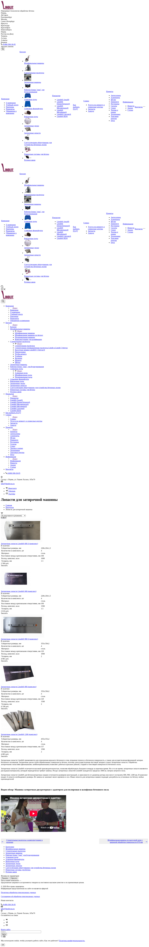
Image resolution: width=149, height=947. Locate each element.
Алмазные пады (30, 100)
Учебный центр (12, 105)
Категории (10, 847)
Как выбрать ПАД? (76, 107)
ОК (3, 945)
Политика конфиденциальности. (72, 941)
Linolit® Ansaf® (63, 100)
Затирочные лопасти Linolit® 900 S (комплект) (19, 639)
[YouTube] (7, 926)
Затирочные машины (32, 82)
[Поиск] (3, 49)
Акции (130, 108)
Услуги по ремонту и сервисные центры (96, 106)
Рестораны (115, 104)
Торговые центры (115, 117)
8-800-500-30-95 (9, 44)
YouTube (11, 494)
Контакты (139, 107)
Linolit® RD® (62, 116)
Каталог (23, 52)
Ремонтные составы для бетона (36, 154)
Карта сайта (5, 929)
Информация (128, 102)
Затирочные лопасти (32, 133)
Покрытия (56, 96)
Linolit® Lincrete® (64, 114)
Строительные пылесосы (34, 73)
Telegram (11, 491)
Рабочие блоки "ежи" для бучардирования (34, 91)
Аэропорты (115, 98)
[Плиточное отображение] (2, 518)
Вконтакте (12, 488)
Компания (5, 99)
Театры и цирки (114, 111)
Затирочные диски (31, 126)
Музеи (113, 100)
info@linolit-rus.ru (8, 484)
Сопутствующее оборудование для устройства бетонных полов (38, 144)
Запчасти (91, 109)
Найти (4, 934)
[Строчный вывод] (4, 518)
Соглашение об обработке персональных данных (20, 896)
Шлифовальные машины (34, 63)
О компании (11, 103)
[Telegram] (7, 923)
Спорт (113, 108)
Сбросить (14, 878)
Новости (130, 106)
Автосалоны (116, 95)
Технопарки (115, 114)
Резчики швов (29, 160)
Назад (15, 308)
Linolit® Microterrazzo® (62, 107)
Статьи (130, 110)
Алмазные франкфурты (33, 109)
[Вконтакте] (7, 920)
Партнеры (10, 107)
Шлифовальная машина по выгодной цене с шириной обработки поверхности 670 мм (125, 841)
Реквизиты (10, 109)
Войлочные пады (31, 117)
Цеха (113, 121)
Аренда (91, 111)
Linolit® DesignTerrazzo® (63, 103)
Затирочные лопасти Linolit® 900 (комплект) (18, 687)
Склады (114, 106)
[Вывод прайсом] (5, 518)
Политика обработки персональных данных (18, 892)
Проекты (109, 91)
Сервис (86, 101)
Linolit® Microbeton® (62, 111)
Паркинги (115, 102)
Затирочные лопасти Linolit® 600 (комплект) (18, 591)
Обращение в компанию (11, 112)
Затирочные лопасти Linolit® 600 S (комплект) (19, 544)
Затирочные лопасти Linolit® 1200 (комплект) (19, 734)
